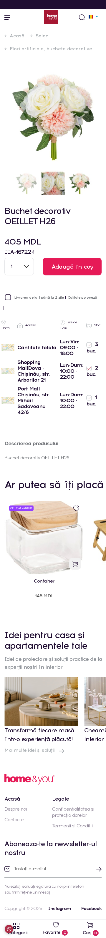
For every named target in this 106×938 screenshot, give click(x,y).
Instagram (59, 908)
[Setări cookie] (9, 929)
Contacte (14, 819)
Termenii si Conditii (72, 826)
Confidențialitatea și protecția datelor (73, 812)
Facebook (91, 908)
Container (44, 581)
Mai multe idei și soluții (30, 750)
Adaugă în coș (72, 266)
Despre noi (15, 809)
